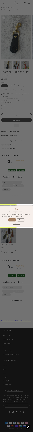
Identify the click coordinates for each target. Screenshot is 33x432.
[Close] (31, 207)
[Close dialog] (32, 205)
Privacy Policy (19, 216)
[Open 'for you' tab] (28, 427)
